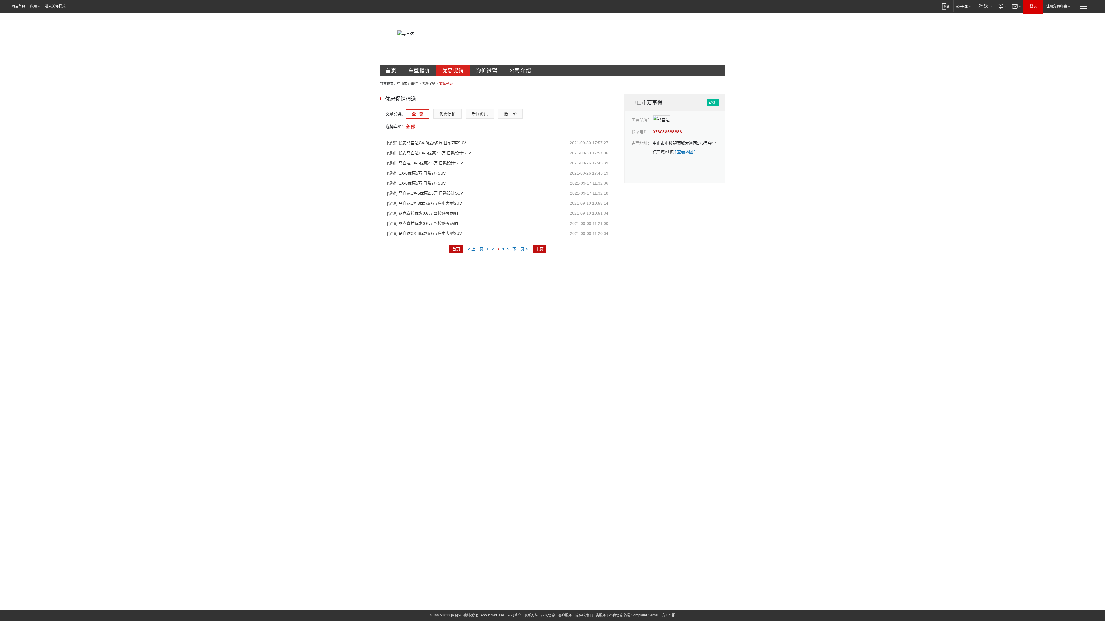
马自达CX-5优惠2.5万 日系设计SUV (425, 163)
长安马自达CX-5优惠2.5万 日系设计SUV (429, 153)
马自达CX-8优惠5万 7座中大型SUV (424, 203)
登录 (1033, 6)
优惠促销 (453, 71)
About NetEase (492, 615)
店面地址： (641, 143)
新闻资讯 (480, 114)
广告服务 (599, 615)
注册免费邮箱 (1056, 6)
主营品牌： (641, 119)
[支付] (1001, 6)
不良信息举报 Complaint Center (633, 615)
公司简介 (514, 615)
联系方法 (531, 615)
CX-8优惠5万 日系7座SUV (416, 173)
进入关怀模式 (55, 6)
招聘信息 (548, 615)
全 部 (417, 114)
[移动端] (945, 6)
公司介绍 (520, 71)
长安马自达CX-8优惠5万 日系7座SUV (426, 143)
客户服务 (565, 615)
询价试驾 (487, 71)
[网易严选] (984, 6)
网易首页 (18, 6)
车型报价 (419, 71)
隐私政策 (582, 615)
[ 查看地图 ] (685, 152)
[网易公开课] (963, 6)
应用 (33, 6)
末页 (540, 249)
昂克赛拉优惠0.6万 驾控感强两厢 (422, 213)
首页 (391, 71)
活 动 (510, 114)
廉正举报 (668, 615)
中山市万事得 (407, 84)
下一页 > (520, 249)
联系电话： (641, 131)
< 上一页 (475, 249)
